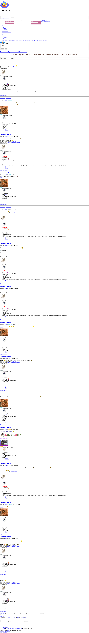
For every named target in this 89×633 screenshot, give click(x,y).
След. (4, 613)
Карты (3, 27)
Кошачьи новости (8, 21)
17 (23, 59)
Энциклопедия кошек (18, 20)
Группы (3, 628)
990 (5, 453)
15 (20, 59)
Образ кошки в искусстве (9, 22)
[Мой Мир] (4, 42)
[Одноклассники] (2, 42)
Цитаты (3, 25)
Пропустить (2, 14)
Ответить (2, 56)
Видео (42, 23)
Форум (30, 20)
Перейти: (2, 621)
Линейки (32, 23)
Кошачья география (5, 26)
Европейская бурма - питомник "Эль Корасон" (13, 52)
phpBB (8, 630)
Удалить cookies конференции (17, 628)
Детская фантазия (25, 20)
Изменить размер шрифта (45, 21)
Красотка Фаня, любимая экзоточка (13, 67)
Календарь (4, 28)
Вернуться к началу (3, 95)
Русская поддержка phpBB (5, 631)
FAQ (3, 36)
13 (18, 59)
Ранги (3, 35)
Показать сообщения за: (9, 613)
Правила (32, 21)
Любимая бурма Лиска (5, 61)
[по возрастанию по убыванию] (39, 613)
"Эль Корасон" (14, 66)
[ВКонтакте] (1, 42)
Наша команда (8, 628)
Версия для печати (44, 20)
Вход (3, 38)
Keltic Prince (10, 100)
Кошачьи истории (8, 23)
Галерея (3, 33)
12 (17, 59)
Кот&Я (9, 429)
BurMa (9, 63)
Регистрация (4, 37)
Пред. (2, 613)
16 (22, 59)
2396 (6, 121)
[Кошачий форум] (4, 7)
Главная (4, 20)
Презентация (4, 34)
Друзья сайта (4, 29)
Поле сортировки (23, 613)
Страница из (10, 59)
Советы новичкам (34, 22)
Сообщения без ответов (6, 32)
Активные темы (5, 31)
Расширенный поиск (5, 18)
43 (25, 59)
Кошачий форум (5, 627)
